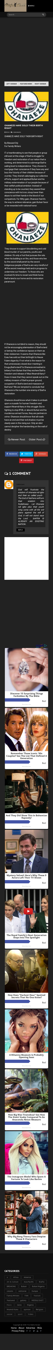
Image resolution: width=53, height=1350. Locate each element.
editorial (22, 1291)
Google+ (42, 454)
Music (9, 1305)
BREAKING (11, 1286)
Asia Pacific (29, 1282)
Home (14, 1328)
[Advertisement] (26, 49)
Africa (15, 1277)
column (10, 1291)
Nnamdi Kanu (12, 1309)
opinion (27, 1309)
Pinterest (27, 461)
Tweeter (28, 454)
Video (30, 1314)
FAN (26, 1296)
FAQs (39, 1328)
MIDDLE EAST (38, 1300)
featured (11, 1300)
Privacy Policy (18, 1331)
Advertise (30, 1328)
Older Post (36, 439)
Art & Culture (12, 1282)
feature (37, 1296)
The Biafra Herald (33, 1325)
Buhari (24, 1286)
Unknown (20, 484)
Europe (35, 1291)
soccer (9, 1314)
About (21, 1328)
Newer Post (18, 439)
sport (20, 1314)
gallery (23, 1300)
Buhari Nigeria (38, 1286)
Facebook (13, 454)
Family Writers (13, 1296)
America (27, 1277)
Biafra (41, 1282)
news (19, 1305)
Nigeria (30, 1305)
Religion (39, 1309)
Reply (20, 530)
